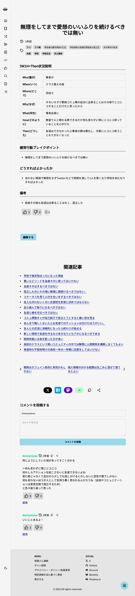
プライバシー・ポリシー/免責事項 (52, 570)
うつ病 (37, 47)
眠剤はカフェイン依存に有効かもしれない (45, 369)
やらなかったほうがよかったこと (84, 47)
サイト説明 (40, 565)
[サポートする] (5, 44)
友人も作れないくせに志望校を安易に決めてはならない (57, 302)
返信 (25, 502)
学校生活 (46, 53)
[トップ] (5, 20)
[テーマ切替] (6, 568)
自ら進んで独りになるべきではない (45, 307)
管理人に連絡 (41, 560)
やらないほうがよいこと (55, 47)
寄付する (39, 579)
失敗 (29, 53)
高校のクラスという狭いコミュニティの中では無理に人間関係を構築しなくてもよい (73, 344)
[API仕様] (5, 60)
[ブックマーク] (5, 573)
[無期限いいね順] (5, 68)
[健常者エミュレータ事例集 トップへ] (5, 9)
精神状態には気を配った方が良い (43, 339)
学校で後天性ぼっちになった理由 (43, 276)
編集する (28, 237)
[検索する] (5, 76)
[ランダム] (5, 36)
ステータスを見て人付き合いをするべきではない (53, 297)
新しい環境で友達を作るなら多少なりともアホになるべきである (62, 334)
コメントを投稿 (73, 441)
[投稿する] (5, 84)
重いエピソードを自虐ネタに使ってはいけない (51, 281)
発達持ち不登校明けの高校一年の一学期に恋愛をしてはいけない (62, 349)
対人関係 (58, 53)
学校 (37, 53)
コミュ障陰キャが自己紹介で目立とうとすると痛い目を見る (59, 318)
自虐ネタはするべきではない (41, 286)
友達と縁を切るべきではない (41, 312)
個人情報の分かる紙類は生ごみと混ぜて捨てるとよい (94, 369)
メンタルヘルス (110, 47)
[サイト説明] (5, 52)
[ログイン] (5, 91)
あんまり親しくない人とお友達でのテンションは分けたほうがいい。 (64, 323)
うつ (29, 47)
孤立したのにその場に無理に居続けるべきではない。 (55, 291)
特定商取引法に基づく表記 (48, 574)
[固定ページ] (5, 28)
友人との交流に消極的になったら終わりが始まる (53, 328)
